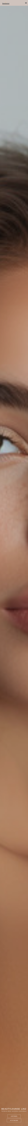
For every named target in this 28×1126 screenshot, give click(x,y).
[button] (26, 3)
